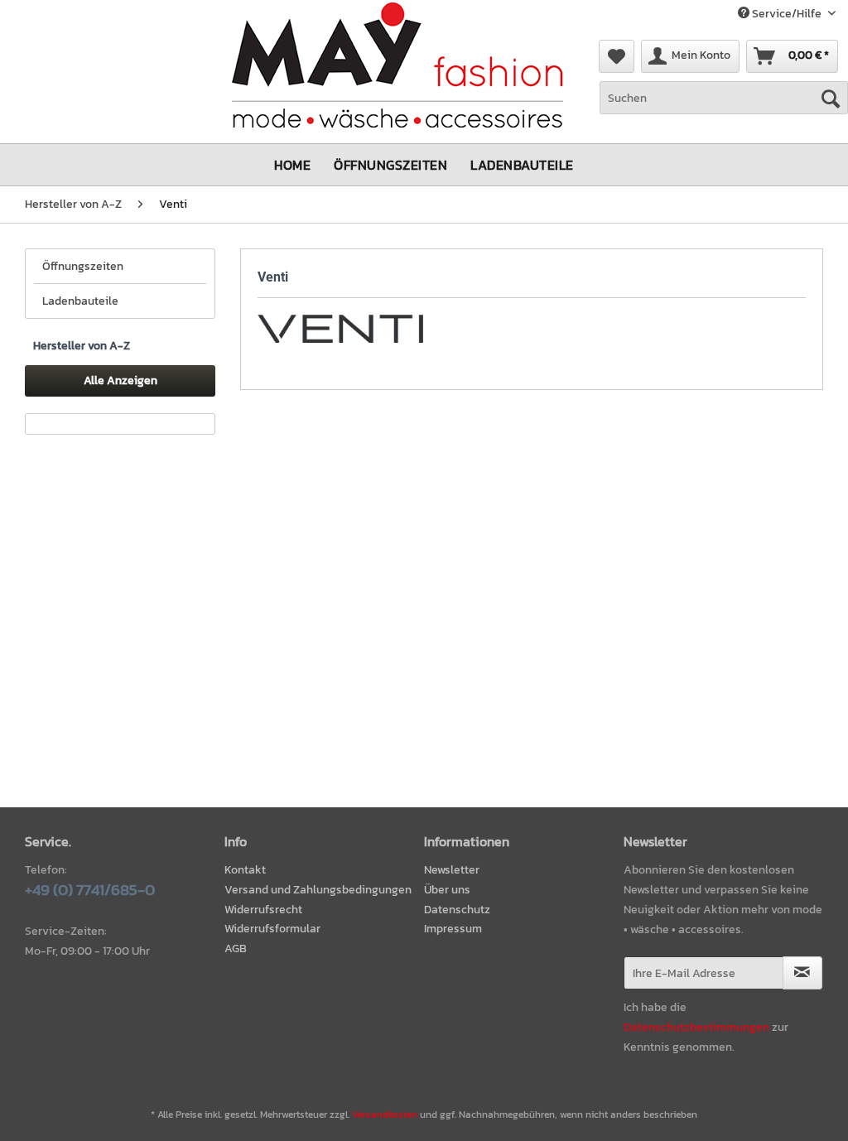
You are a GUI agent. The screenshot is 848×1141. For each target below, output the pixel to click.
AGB (235, 948)
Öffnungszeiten (82, 266)
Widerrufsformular (272, 928)
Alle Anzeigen (120, 380)
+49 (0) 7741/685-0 (90, 890)
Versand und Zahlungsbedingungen (318, 889)
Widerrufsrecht (263, 909)
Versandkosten (384, 1114)
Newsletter (451, 870)
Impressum (453, 928)
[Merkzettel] (616, 56)
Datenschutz (457, 909)
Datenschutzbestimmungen (696, 1027)
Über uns (447, 889)
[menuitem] (616, 56)
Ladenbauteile (80, 301)
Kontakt (245, 870)
